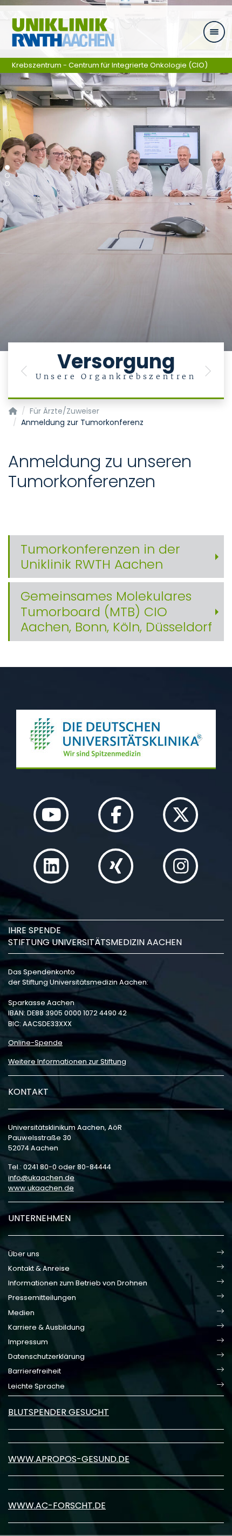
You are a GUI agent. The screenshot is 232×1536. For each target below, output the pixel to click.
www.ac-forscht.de (57, 1505)
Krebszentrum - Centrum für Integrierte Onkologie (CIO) (110, 65)
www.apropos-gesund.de (68, 1459)
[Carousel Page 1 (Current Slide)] (7, 167)
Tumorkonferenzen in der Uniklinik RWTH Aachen (100, 556)
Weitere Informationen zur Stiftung (67, 1061)
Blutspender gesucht (58, 1412)
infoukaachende (41, 1177)
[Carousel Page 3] (7, 183)
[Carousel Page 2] (7, 175)
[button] (24, 370)
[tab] (116, 557)
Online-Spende (35, 1042)
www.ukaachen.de (41, 1188)
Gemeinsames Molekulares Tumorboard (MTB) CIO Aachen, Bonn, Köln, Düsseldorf (116, 611)
